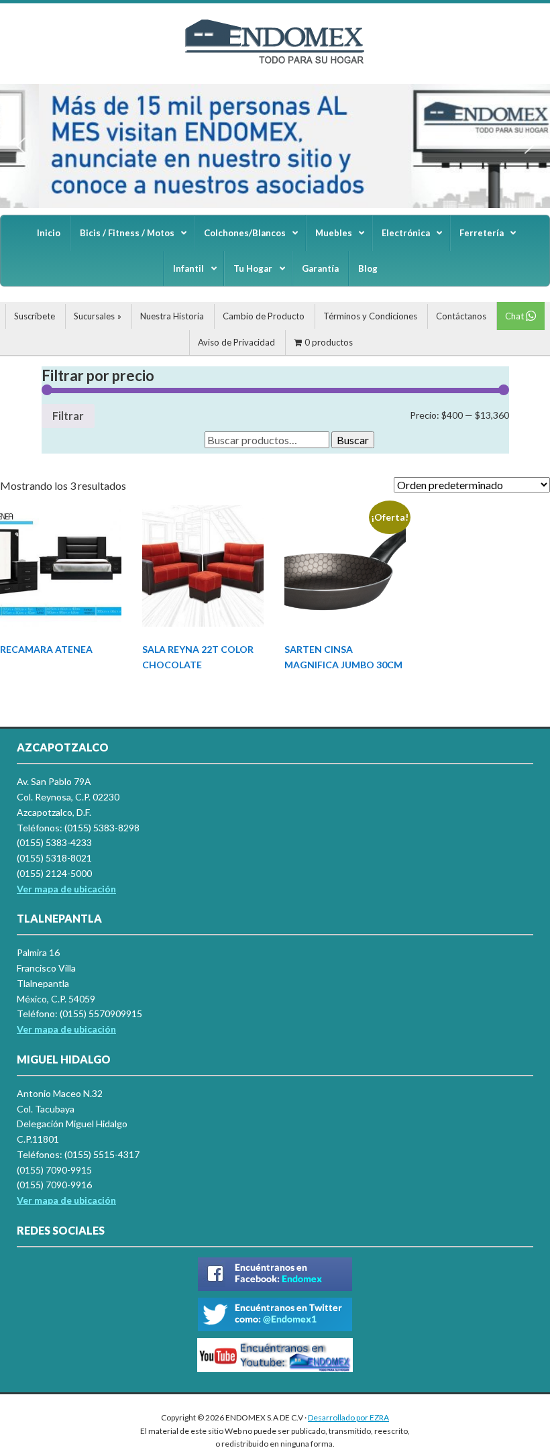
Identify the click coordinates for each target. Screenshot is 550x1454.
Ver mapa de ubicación (66, 1029)
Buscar (353, 439)
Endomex (275, 53)
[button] (21, 145)
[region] (275, 146)
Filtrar (68, 415)
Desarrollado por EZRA (348, 1417)
